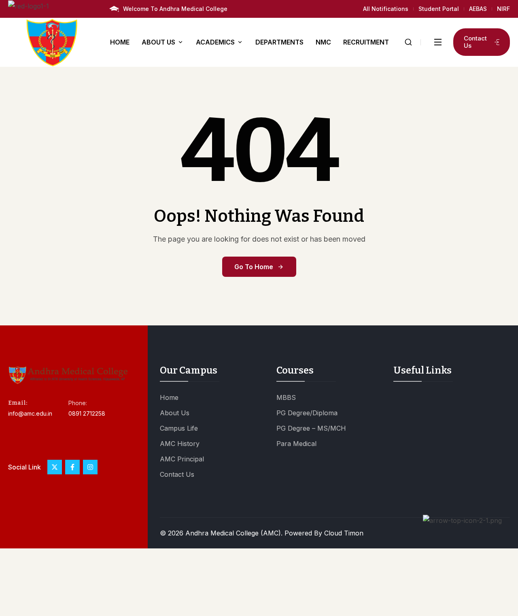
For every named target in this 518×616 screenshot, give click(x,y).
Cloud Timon (343, 533)
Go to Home (253, 267)
